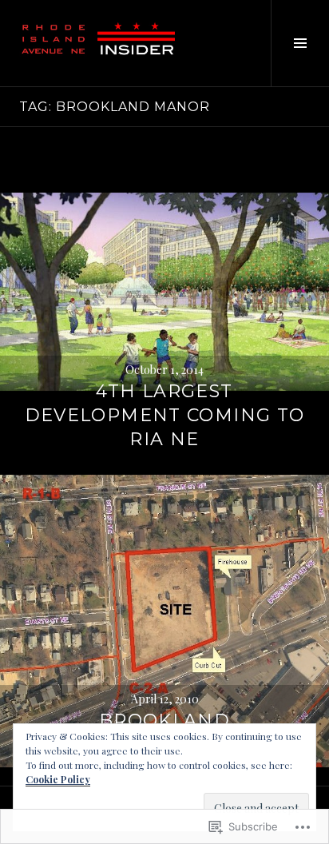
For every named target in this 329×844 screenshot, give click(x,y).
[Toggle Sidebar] (300, 43)
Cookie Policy (58, 779)
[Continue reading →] (164, 291)
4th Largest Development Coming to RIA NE (165, 415)
